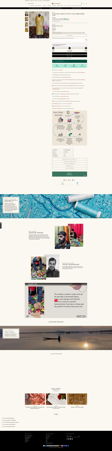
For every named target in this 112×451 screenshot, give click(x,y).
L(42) (70, 32)
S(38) (65, 32)
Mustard (54, 29)
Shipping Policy (27, 438)
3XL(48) (80, 32)
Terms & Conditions (28, 437)
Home (53, 12)
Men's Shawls (60, 5)
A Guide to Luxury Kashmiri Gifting (77, 407)
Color (53, 27)
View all (56, 390)
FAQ (38, 0)
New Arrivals (39, 5)
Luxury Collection (77, 5)
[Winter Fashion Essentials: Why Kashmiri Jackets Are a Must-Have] (56, 399)
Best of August (67, 5)
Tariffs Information (69, 163)
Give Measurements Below (56, 32)
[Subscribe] (79, 436)
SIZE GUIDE (69, 35)
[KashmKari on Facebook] (68, 438)
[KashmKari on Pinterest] (72, 438)
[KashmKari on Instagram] (67, 438)
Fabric (53, 24)
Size (53, 31)
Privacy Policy (27, 440)
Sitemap (26, 441)
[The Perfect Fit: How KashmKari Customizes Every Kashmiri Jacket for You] (35, 399)
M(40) (68, 32)
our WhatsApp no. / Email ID (69, 159)
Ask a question (69, 168)
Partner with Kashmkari (46, 0)
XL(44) (73, 32)
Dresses (32, 5)
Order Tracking (27, 0)
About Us (35, 0)
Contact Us (32, 0)
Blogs (41, 0)
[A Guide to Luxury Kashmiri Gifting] (77, 399)
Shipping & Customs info (69, 161)
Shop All (49, 5)
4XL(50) (83, 32)
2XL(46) (77, 32)
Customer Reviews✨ (31, 3)
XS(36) (62, 32)
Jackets (44, 5)
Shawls (54, 5)
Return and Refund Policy (28, 435)
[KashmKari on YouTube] (70, 438)
